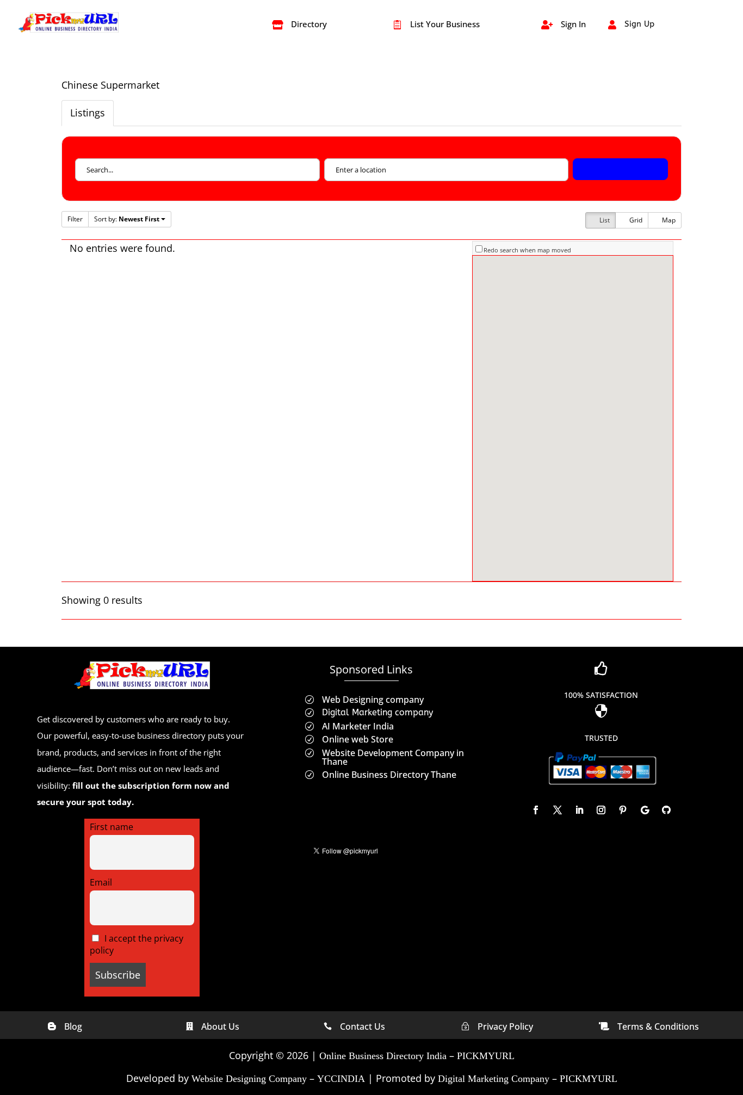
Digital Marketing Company (493, 1078)
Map (668, 220)
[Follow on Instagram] (601, 810)
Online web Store (357, 739)
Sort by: (126, 219)
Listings (87, 112)
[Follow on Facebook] (535, 810)
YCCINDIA (341, 1078)
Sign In (573, 23)
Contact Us (362, 1026)
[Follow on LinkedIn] (579, 810)
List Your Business (445, 23)
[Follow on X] (557, 810)
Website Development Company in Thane (393, 757)
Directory (309, 23)
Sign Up (639, 24)
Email (101, 882)
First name (111, 827)
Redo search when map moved (527, 250)
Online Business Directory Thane (389, 775)
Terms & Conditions (658, 1026)
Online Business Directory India (383, 1055)
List (604, 220)
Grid (635, 220)
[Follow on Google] (644, 810)
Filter (75, 219)
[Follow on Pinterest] (622, 810)
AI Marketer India (358, 726)
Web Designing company (373, 700)
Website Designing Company (249, 1078)
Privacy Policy (505, 1026)
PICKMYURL (486, 1055)
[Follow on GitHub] (666, 810)
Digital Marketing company (377, 712)
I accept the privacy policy (137, 944)
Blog (73, 1026)
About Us (220, 1026)
